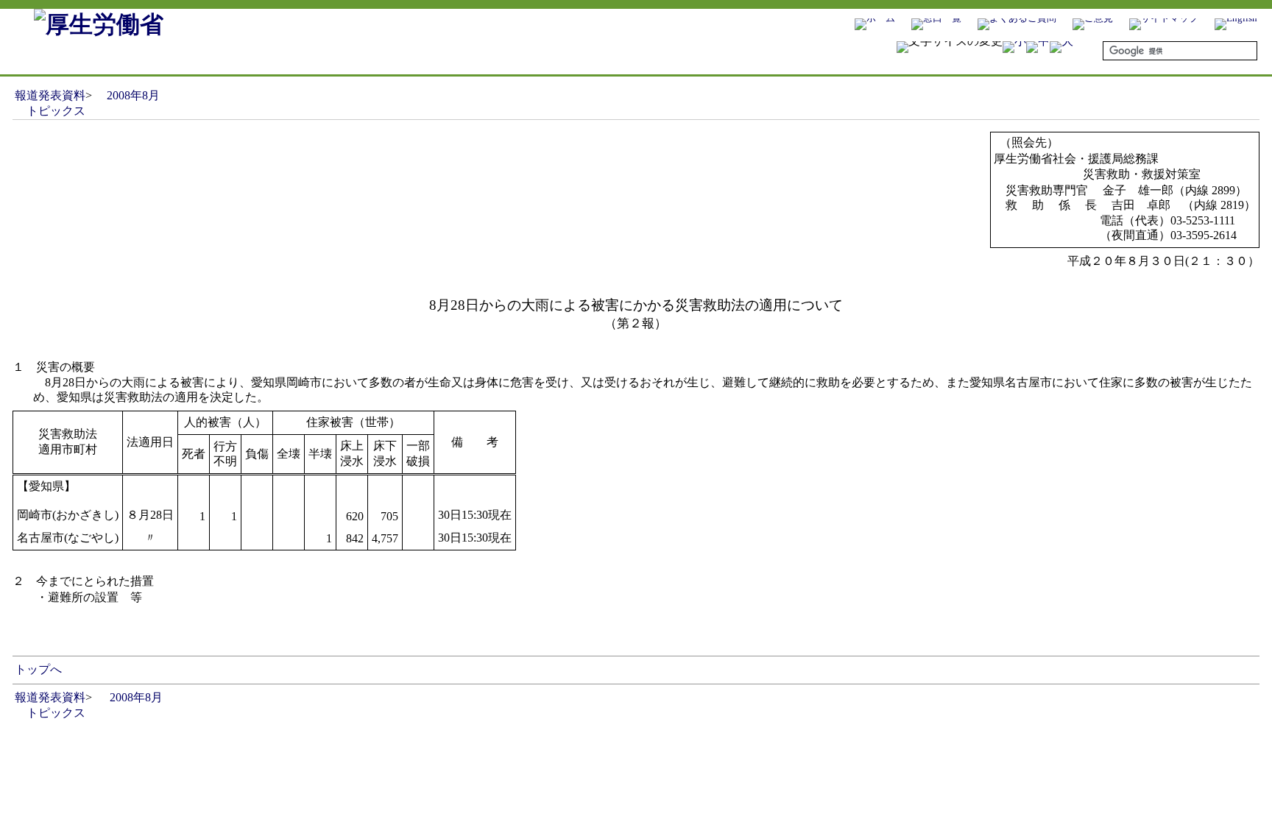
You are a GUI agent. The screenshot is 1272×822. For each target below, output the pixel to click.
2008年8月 (133, 95)
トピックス (55, 110)
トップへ (38, 669)
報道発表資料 (50, 95)
